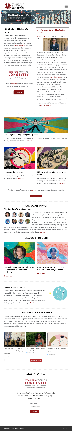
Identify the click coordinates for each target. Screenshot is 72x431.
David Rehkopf (42, 36)
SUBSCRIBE (18, 92)
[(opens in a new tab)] (14, 339)
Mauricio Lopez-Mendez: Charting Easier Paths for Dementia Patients (19, 269)
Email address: (33, 403)
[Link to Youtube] (63, 428)
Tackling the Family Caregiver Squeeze (21, 134)
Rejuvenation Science (13, 172)
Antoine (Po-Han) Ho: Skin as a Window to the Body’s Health (50, 268)
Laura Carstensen (55, 77)
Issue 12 (33, 190)
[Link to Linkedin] (66, 428)
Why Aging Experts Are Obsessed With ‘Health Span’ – (56, 350)
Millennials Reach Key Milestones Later (51, 173)
